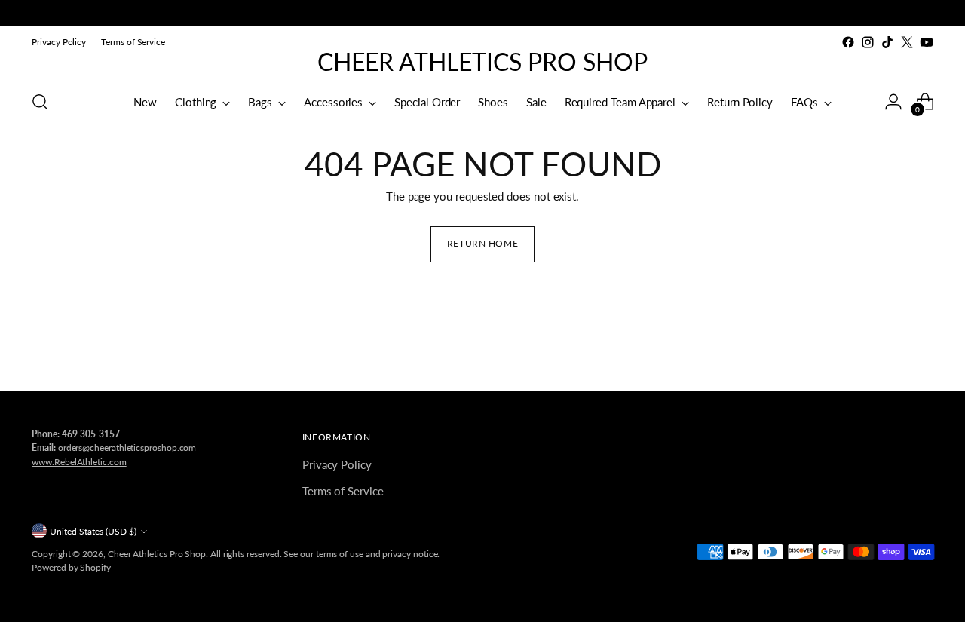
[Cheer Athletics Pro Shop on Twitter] (907, 42)
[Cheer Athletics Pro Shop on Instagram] (868, 42)
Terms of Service (343, 491)
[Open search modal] (40, 102)
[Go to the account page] (893, 102)
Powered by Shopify (71, 567)
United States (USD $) (93, 531)
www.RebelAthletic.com (79, 461)
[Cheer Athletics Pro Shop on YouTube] (926, 42)
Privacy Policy (337, 464)
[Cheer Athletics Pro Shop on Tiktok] (887, 42)
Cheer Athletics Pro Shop (157, 554)
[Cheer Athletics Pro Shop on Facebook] (848, 42)
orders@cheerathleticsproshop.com (127, 447)
